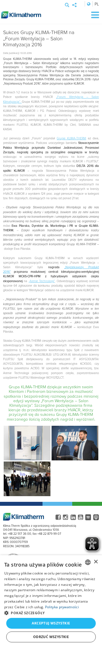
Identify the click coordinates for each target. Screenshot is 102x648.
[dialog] (51, 601)
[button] (51, 613)
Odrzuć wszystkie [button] (51, 636)
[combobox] (88, 562)
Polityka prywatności (62, 607)
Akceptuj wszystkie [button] (51, 623)
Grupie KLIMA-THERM (71, 138)
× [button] (96, 562)
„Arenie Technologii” (41, 281)
